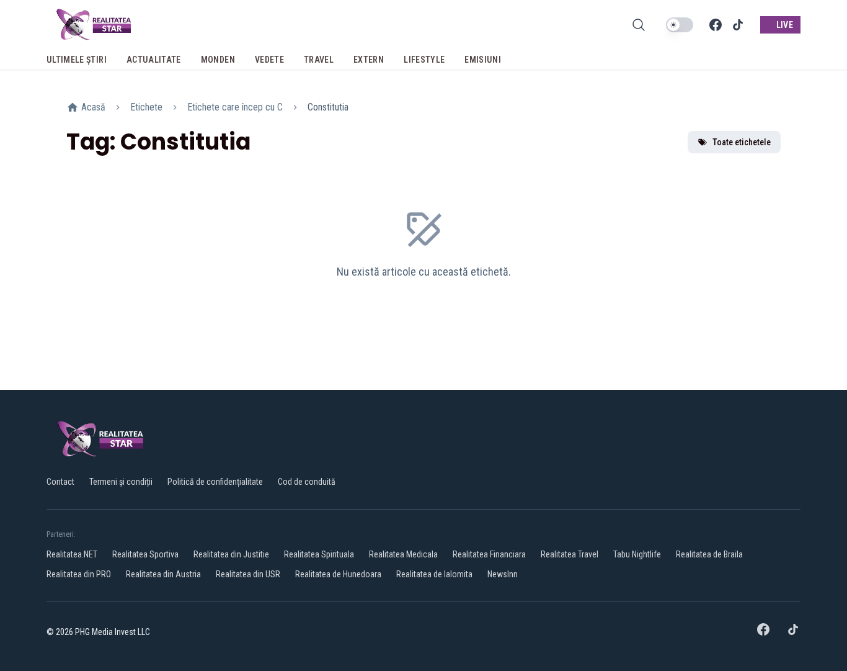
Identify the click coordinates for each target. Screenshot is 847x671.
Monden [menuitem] (218, 60)
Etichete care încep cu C (235, 107)
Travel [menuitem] (319, 60)
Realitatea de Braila (709, 554)
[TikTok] (737, 24)
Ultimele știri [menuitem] (77, 60)
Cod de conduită (306, 482)
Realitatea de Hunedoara (338, 574)
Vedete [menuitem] (269, 60)
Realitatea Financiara (489, 554)
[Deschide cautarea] (638, 24)
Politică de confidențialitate (215, 482)
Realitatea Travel (569, 554)
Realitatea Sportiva (145, 554)
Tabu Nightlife (637, 554)
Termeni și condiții (121, 482)
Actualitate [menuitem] (153, 60)
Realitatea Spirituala (319, 554)
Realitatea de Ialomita (434, 574)
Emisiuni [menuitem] (482, 60)
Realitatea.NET (72, 554)
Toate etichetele (741, 142)
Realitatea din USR (248, 574)
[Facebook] (715, 24)
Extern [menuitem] (368, 60)
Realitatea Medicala (403, 554)
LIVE (784, 25)
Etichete (146, 107)
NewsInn (502, 574)
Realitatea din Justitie (231, 554)
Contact (60, 482)
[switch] (679, 24)
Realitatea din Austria (163, 574)
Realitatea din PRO (79, 574)
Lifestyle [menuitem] (424, 60)
